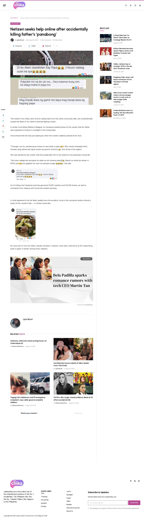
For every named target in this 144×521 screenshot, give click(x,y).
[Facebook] (3, 115)
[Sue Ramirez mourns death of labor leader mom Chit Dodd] (73, 349)
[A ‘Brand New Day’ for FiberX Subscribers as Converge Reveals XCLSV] (106, 38)
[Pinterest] (3, 126)
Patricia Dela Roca (18, 346)
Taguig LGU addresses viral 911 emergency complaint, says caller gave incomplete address (27, 399)
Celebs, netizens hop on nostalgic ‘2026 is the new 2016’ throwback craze (122, 66)
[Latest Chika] (19, 5)
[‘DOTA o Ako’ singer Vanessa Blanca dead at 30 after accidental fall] (73, 383)
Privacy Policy (127, 508)
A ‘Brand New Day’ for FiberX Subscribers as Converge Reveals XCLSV (122, 37)
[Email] (3, 137)
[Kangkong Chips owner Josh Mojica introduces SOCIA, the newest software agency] (106, 80)
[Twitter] (3, 121)
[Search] (140, 5)
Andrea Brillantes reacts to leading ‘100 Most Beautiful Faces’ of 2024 (123, 112)
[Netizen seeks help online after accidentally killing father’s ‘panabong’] (51, 78)
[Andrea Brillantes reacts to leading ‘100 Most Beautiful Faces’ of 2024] (106, 113)
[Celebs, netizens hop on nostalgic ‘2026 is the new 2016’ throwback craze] (106, 67)
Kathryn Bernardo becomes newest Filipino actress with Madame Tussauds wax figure (123, 52)
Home (22, 18)
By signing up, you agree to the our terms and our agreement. (114, 508)
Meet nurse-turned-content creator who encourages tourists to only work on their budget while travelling (123, 97)
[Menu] (4, 5)
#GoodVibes (15, 23)
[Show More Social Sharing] (56, 46)
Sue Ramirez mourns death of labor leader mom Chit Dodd (71, 364)
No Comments (46, 40)
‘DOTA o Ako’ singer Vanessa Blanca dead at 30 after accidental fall (73, 398)
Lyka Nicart (20, 40)
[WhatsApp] (3, 131)
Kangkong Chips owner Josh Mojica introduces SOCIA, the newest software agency (123, 80)
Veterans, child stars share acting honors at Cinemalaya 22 (28, 342)
